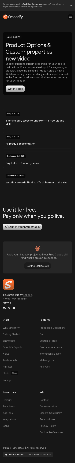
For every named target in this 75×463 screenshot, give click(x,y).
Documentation (48, 406)
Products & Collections (53, 327)
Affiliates (7, 366)
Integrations (9, 419)
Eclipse (27, 294)
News (6, 353)
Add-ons (8, 412)
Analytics (45, 366)
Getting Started (11, 334)
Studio (10, 373)
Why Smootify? (11, 327)
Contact (44, 399)
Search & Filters (49, 340)
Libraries (8, 399)
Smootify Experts (12, 347)
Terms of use (47, 419)
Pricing (7, 380)
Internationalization (50, 353)
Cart (42, 334)
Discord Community (51, 412)
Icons (6, 425)
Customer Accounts (51, 347)
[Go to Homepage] (13, 17)
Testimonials (10, 360)
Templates (9, 406)
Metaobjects (47, 360)
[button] (70, 17)
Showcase (9, 340)
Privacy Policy (48, 425)
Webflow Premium (16, 298)
